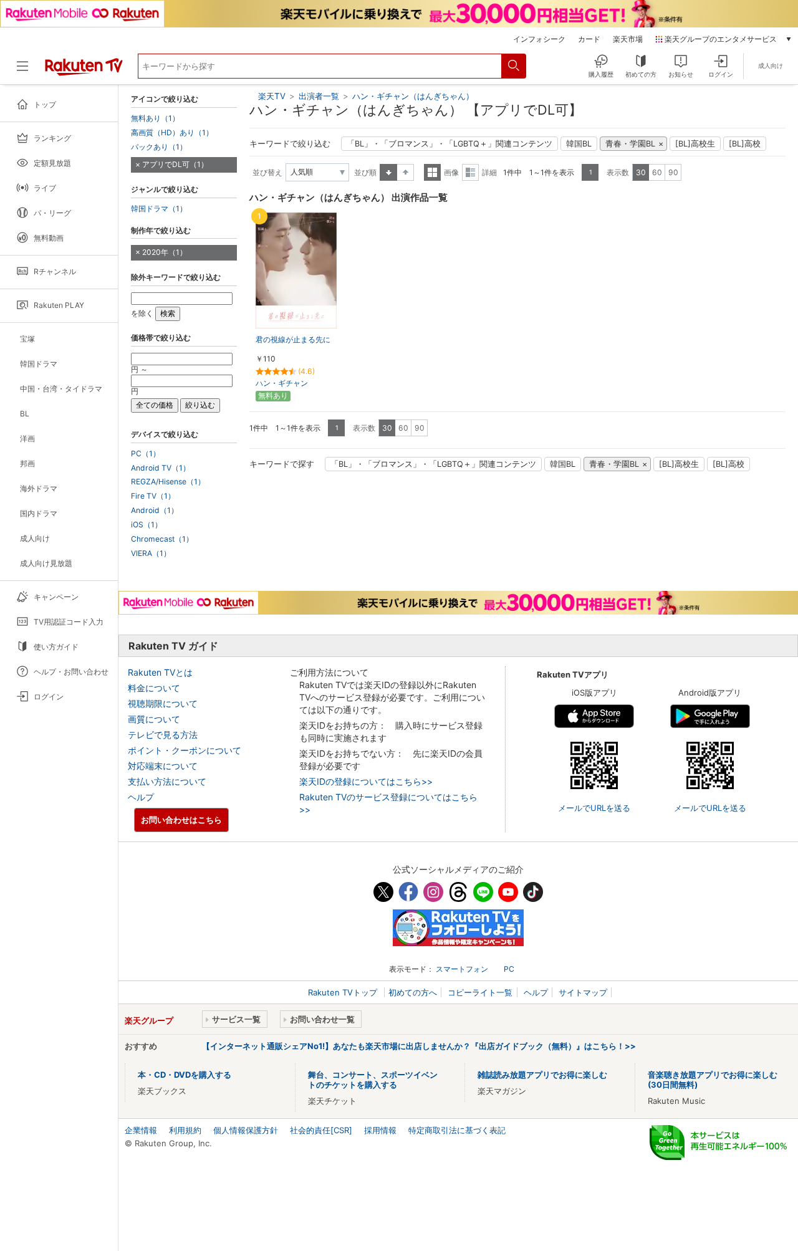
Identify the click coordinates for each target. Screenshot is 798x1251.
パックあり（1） (159, 147)
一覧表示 (432, 172)
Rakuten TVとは (160, 672)
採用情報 (380, 1130)
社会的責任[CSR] (321, 1130)
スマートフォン (462, 969)
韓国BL (579, 143)
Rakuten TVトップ (344, 992)
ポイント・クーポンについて (184, 750)
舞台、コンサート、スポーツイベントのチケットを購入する (373, 1080)
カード (589, 39)
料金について (154, 688)
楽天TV (272, 96)
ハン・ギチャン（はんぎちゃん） (413, 96)
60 (657, 172)
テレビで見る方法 (163, 734)
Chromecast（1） (162, 539)
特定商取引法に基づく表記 (457, 1130)
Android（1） (154, 510)
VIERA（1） (151, 553)
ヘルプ (141, 797)
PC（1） (145, 453)
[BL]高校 (745, 143)
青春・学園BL (630, 143)
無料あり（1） (155, 118)
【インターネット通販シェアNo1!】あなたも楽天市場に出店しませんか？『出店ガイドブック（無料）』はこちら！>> (419, 1046)
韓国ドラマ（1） (159, 208)
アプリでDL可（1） (175, 164)
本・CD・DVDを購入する (184, 1075)
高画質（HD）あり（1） (172, 132)
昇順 (388, 172)
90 (673, 172)
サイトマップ (583, 992)
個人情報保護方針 (245, 1130)
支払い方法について (167, 781)
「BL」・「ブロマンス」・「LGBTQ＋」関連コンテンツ (449, 143)
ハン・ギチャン (282, 383)
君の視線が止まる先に (293, 339)
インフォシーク (539, 39)
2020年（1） (164, 252)
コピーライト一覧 (480, 992)
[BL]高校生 (695, 143)
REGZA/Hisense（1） (168, 481)
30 (641, 172)
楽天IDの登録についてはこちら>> (366, 781)
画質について (154, 719)
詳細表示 (470, 172)
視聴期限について (163, 703)
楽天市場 (628, 39)
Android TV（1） (160, 468)
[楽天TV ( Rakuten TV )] (84, 71)
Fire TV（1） (153, 496)
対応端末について (163, 765)
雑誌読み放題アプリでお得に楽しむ (542, 1075)
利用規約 (185, 1130)
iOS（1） (146, 524)
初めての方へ (412, 992)
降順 (405, 172)
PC (509, 969)
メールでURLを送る (594, 808)
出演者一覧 (319, 96)
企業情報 (141, 1130)
